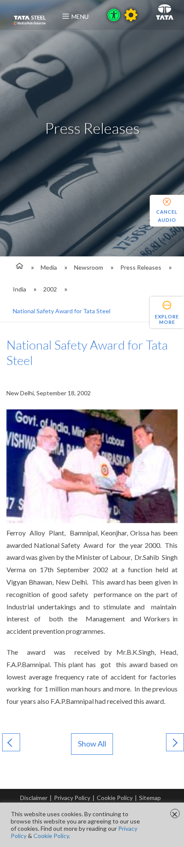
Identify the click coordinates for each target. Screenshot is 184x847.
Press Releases (140, 267)
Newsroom (88, 267)
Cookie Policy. (51, 835)
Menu (80, 16)
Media (49, 267)
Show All (92, 743)
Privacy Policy (72, 797)
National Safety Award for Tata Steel (61, 311)
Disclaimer (33, 797)
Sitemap (150, 797)
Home (18, 267)
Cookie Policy (115, 797)
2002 (50, 289)
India (19, 289)
